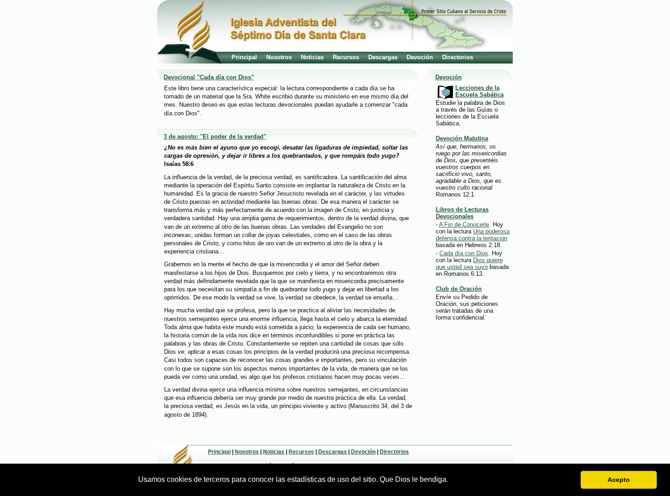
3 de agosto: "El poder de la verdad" (215, 136)
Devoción (420, 57)
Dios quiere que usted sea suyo (469, 263)
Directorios (457, 57)
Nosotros (279, 57)
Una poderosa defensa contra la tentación (473, 235)
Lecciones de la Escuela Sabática (479, 91)
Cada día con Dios (463, 253)
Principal (244, 57)
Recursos (346, 57)
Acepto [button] (619, 479)
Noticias (312, 57)
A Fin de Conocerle (464, 224)
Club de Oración (459, 288)
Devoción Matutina (462, 138)
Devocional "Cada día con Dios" (209, 77)
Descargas (382, 57)
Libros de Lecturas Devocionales (462, 213)
